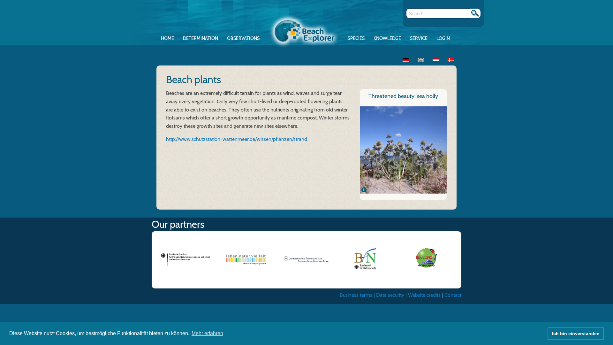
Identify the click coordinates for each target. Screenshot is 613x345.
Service (419, 38)
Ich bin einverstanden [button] (576, 333)
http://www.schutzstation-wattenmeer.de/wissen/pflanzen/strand (236, 139)
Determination (200, 38)
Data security (390, 295)
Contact (452, 295)
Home (167, 38)
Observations (243, 38)
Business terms (356, 295)
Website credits (424, 295)
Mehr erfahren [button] (207, 333)
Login (443, 38)
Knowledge (387, 38)
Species (356, 38)
